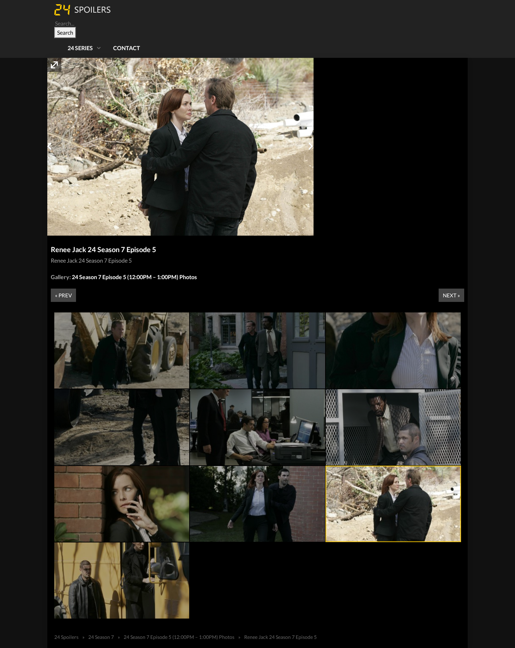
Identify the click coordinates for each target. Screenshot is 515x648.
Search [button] (65, 32)
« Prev (63, 295)
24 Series (80, 48)
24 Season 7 (101, 637)
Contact (126, 48)
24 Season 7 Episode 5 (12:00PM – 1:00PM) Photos (134, 277)
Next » (451, 295)
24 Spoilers (66, 637)
